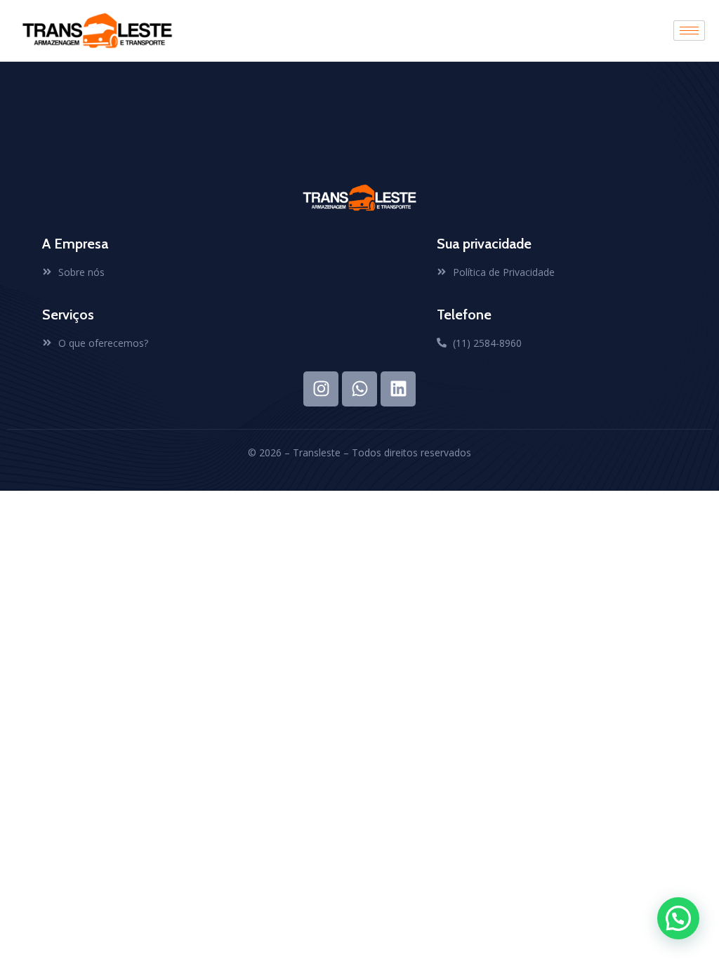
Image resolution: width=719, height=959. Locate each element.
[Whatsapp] (359, 388)
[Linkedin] (398, 388)
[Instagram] (320, 388)
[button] (678, 918)
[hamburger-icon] (689, 30)
